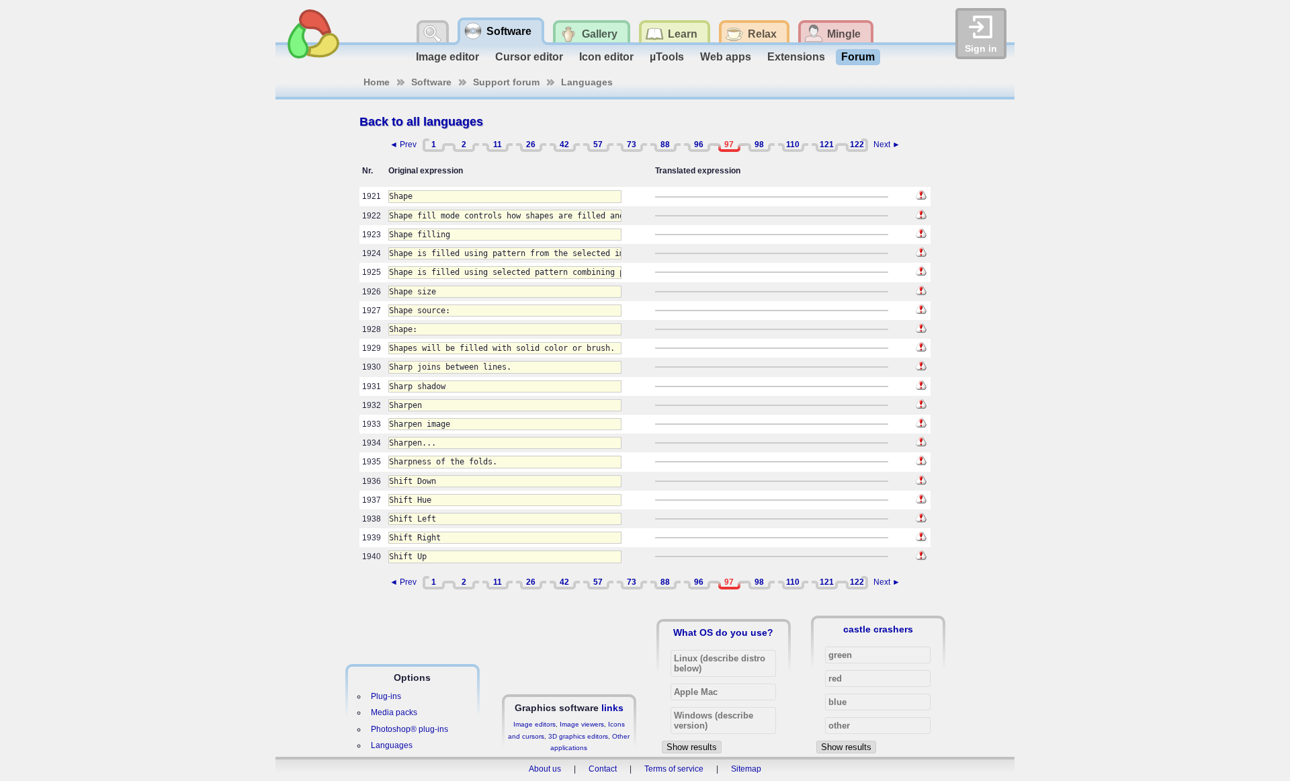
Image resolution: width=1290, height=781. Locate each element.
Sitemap (746, 769)
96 (698, 144)
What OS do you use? (723, 632)
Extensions (796, 57)
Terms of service (673, 769)
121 (827, 144)
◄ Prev (403, 144)
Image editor (447, 57)
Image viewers (582, 724)
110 (793, 144)
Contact (603, 769)
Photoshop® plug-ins (409, 729)
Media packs (394, 712)
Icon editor (606, 57)
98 (759, 144)
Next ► (886, 144)
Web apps (725, 57)
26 (530, 144)
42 (564, 144)
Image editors (534, 724)
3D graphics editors (578, 736)
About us (545, 769)
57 (598, 144)
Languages (587, 82)
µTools (667, 57)
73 (631, 144)
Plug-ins (386, 696)
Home (376, 82)
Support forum (506, 82)
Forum (858, 57)
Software (431, 82)
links (612, 707)
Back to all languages (421, 121)
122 (857, 144)
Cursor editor (529, 57)
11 (497, 144)
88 (665, 144)
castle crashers (878, 629)
